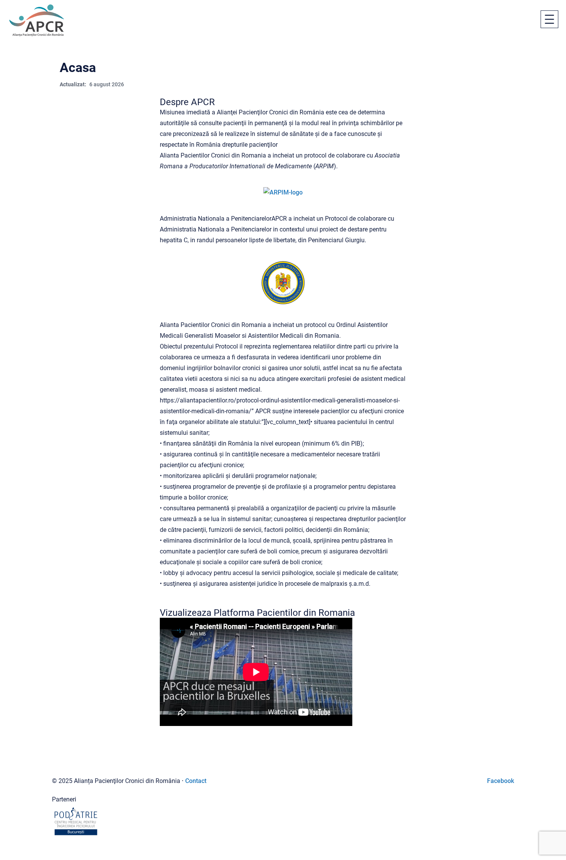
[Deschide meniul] (549, 19)
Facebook (500, 781)
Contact (195, 781)
